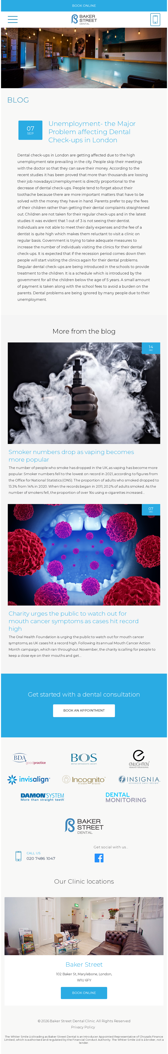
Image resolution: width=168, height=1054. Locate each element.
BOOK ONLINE (84, 6)
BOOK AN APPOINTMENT (84, 710)
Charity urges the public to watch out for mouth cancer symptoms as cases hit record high (74, 621)
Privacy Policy (83, 1027)
